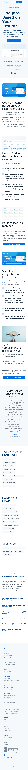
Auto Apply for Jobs (8, 459)
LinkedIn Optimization (8, 486)
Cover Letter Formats (9, 697)
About (5, 719)
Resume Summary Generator (10, 511)
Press (5, 721)
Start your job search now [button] (14, 377)
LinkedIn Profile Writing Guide (11, 709)
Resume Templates (8, 687)
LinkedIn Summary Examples (11, 713)
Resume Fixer (6, 554)
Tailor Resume (20, 548)
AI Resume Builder (7, 479)
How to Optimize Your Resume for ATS (13, 680)
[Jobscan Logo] (5, 2)
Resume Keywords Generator (10, 525)
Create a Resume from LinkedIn (11, 518)
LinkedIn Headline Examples (11, 711)
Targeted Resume (7, 551)
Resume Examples (18, 476)
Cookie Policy (7, 744)
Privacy (5, 740)
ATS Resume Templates (9, 469)
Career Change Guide (8, 528)
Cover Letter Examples (8, 508)
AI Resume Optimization (9, 482)
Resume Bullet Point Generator (11, 515)
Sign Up (19, 2)
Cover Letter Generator (9, 505)
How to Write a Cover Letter (10, 695)
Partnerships (7, 728)
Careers (6, 724)
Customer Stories (8, 671)
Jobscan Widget (7, 730)
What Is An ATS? (8, 678)
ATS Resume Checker (8, 548)
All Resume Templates (8, 472)
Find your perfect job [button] (14, 244)
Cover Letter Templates (9, 700)
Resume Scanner (7, 476)
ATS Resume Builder (8, 466)
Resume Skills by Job (8, 532)
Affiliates (6, 726)
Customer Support (8, 737)
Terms (5, 742)
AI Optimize (6, 653)
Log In (13, 2)
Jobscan (12, 7)
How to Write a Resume (9, 683)
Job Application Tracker (9, 462)
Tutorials (6, 669)
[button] (6, 764)
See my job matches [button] (14, 41)
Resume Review (19, 551)
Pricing (5, 651)
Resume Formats (8, 685)
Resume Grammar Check (9, 522)
